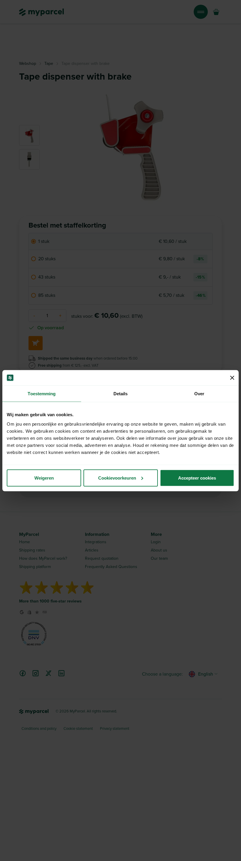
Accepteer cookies (197, 477)
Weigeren (44, 477)
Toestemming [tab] (42, 393)
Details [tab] (120, 393)
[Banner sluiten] (232, 378)
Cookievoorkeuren (117, 477)
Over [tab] (199, 393)
